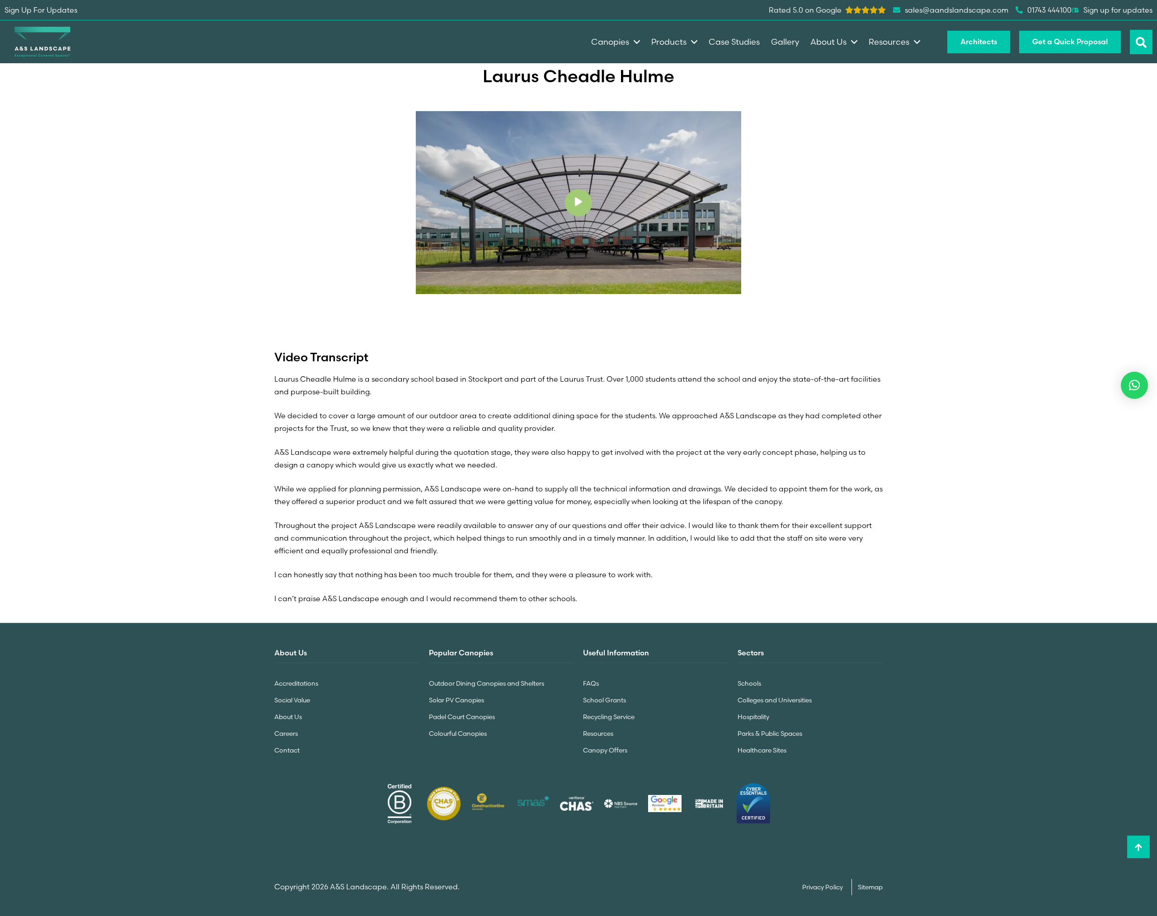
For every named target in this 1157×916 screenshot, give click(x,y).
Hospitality (753, 717)
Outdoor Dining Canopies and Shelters (486, 683)
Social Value (292, 700)
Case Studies (734, 42)
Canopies (610, 42)
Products (669, 42)
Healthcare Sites (762, 750)
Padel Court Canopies (462, 717)
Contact (287, 750)
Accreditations (296, 683)
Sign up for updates (1117, 9)
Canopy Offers (605, 750)
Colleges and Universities (775, 700)
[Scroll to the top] (1138, 847)
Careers (286, 733)
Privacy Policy (823, 887)
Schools (749, 683)
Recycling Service (609, 717)
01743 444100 (1049, 9)
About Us (288, 717)
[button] (1134, 385)
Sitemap (870, 887)
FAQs (591, 683)
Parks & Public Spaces (770, 733)
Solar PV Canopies (456, 700)
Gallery (785, 42)
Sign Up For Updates (41, 9)
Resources (598, 733)
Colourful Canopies (458, 733)
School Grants (604, 700)
